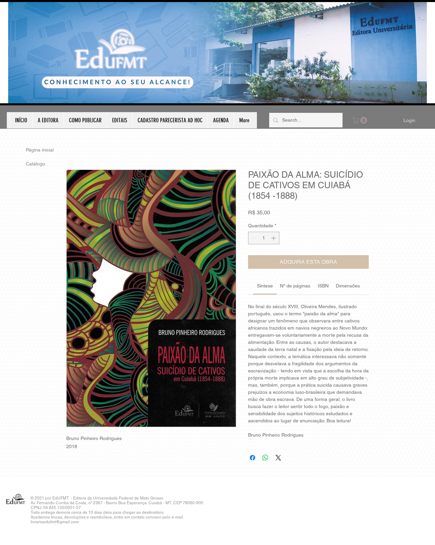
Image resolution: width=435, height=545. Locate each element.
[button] (360, 120)
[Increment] (274, 238)
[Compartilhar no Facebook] (252, 458)
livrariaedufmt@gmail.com (55, 522)
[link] (265, 285)
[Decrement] (253, 238)
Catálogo (35, 163)
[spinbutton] (264, 238)
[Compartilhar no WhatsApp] (265, 458)
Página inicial (40, 150)
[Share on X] (278, 458)
